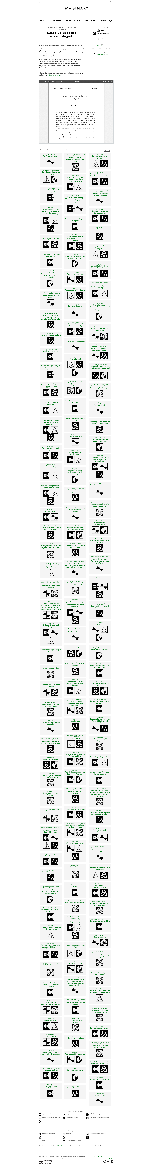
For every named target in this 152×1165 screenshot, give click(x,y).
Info (64, 2)
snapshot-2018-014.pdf (102, 54)
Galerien (67, 20)
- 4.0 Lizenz (60, 1145)
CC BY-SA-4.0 (100, 46)
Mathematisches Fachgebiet (45, 148)
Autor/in (91, 148)
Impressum (103, 1156)
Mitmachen (79, 2)
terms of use (110, 1156)
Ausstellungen (107, 20)
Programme (56, 20)
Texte (92, 20)
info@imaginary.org (54, 75)
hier (53, 1147)
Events (41, 20)
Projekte (70, 2)
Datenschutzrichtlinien (96, 1156)
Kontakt (86, 2)
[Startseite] (76, 10)
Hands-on (77, 20)
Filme (86, 20)
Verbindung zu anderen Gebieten (72, 148)
